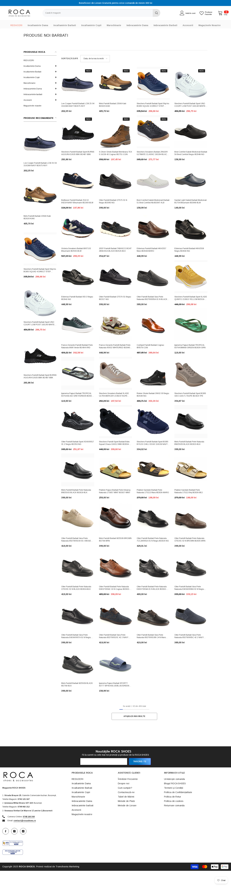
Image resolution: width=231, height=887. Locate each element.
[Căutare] (101, 13)
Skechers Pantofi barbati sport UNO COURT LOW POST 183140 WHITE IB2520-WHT (39, 323)
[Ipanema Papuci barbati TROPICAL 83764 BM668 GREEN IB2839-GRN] (190, 324)
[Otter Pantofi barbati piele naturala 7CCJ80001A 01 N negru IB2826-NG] (153, 518)
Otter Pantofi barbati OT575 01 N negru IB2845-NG (113, 201)
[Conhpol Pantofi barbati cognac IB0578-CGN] (153, 324)
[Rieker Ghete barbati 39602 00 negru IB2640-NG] (153, 373)
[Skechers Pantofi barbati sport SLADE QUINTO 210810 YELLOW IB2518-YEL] (190, 276)
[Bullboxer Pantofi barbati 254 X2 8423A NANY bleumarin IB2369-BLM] (77, 180)
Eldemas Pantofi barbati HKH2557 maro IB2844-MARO (151, 249)
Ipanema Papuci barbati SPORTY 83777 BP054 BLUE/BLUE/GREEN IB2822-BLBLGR (114, 684)
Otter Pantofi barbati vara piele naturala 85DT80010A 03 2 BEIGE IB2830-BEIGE (76, 540)
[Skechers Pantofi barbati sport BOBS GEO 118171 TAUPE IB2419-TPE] (190, 373)
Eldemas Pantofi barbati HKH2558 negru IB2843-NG (189, 249)
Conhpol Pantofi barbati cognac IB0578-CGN (150, 346)
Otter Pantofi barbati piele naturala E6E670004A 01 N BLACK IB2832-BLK (152, 588)
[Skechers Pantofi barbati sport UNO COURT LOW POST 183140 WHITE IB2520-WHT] (40, 301)
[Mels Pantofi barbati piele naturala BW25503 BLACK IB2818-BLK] (77, 469)
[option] (115, 3)
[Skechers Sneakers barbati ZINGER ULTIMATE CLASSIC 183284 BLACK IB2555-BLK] (153, 131)
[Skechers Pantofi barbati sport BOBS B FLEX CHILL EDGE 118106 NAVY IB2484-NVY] (153, 421)
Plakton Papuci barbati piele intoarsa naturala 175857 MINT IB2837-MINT (114, 491)
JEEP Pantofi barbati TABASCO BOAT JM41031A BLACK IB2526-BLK (115, 249)
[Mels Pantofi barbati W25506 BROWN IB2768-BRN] (115, 518)
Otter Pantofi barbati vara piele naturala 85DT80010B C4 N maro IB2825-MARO (151, 636)
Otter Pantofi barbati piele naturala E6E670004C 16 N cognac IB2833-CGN (114, 588)
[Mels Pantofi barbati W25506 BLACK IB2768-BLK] (77, 663)
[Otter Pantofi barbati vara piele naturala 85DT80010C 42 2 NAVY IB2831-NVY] (115, 614)
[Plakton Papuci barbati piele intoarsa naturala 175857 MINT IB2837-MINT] (115, 469)
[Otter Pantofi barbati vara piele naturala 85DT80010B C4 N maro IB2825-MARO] (153, 614)
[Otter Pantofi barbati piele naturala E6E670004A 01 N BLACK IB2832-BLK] (153, 566)
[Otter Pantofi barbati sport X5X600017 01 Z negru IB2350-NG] (77, 421)
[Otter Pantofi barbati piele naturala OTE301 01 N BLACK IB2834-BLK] (77, 566)
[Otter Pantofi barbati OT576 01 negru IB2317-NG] (115, 276)
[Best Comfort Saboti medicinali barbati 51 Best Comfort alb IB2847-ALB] (153, 180)
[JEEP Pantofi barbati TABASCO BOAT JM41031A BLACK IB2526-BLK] (115, 228)
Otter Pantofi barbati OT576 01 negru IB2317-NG (115, 298)
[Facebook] (5, 831)
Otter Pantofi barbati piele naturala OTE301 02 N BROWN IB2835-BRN (189, 539)
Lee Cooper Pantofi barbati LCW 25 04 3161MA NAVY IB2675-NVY (40, 164)
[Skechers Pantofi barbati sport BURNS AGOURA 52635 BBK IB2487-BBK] (40, 355)
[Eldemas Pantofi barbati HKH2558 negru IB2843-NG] (190, 228)
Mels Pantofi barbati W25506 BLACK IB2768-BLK (77, 684)
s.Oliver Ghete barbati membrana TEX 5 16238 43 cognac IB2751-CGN (115, 153)
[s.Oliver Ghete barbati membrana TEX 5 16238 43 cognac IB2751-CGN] (115, 131)
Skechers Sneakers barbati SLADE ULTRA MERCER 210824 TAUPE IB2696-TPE (114, 395)
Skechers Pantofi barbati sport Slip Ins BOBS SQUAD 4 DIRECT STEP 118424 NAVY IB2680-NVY (40, 270)
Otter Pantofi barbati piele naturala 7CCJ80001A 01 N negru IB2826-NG (153, 539)
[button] (40, 77)
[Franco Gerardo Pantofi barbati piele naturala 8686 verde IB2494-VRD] (77, 324)
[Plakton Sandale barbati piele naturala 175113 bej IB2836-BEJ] (190, 469)
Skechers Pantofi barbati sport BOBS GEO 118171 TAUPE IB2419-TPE (190, 394)
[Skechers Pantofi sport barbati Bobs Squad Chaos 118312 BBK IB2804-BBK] (115, 421)
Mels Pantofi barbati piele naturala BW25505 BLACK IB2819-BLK (189, 443)
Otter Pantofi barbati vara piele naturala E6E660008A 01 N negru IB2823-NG (189, 588)
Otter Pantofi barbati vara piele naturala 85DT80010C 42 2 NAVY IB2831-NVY (113, 636)
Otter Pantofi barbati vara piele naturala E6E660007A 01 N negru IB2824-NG (76, 636)
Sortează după (69, 58)
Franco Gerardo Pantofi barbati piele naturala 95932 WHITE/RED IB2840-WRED (115, 346)
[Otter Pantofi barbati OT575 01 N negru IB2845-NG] (115, 180)
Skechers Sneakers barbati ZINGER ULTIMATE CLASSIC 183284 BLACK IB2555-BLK (152, 153)
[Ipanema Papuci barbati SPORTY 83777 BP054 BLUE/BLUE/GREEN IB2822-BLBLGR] (115, 663)
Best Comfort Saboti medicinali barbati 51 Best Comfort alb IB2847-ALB (153, 201)
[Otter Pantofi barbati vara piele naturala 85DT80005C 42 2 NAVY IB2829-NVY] (190, 614)
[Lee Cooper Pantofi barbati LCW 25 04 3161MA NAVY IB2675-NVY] (40, 142)
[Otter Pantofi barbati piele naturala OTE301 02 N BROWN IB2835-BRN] (190, 518)
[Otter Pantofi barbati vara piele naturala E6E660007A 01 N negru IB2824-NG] (77, 614)
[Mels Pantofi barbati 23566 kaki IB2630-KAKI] (40, 195)
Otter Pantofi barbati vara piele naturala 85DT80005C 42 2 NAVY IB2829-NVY (189, 636)
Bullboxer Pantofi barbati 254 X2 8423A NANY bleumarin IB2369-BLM (77, 201)
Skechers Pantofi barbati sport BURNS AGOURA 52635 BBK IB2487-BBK (40, 376)
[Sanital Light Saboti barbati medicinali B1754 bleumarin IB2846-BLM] (190, 180)
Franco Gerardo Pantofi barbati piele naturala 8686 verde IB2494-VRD (77, 346)
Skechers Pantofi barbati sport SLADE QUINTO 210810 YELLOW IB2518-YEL (190, 298)
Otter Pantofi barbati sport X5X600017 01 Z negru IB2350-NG (77, 443)
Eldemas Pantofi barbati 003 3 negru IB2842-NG (77, 298)
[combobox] (97, 13)
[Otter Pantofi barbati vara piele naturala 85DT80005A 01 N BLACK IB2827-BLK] (153, 276)
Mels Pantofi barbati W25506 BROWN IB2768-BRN (115, 539)
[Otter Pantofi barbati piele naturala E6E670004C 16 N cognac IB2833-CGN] (115, 566)
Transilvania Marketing (67, 866)
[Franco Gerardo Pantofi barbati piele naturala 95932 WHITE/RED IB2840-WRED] (115, 324)
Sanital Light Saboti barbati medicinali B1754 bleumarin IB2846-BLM (190, 201)
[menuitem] (40, 60)
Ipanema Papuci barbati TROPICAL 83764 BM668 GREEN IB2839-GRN (190, 346)
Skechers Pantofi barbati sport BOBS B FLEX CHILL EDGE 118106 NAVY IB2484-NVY (152, 443)
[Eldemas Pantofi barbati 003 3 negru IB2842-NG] (77, 276)
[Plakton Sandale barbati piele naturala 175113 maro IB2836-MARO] (153, 469)
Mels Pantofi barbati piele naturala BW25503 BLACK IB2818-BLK (76, 491)
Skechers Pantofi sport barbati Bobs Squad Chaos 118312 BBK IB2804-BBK (114, 443)
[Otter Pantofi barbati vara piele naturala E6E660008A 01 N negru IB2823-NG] (190, 566)
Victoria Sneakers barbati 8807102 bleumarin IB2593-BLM (76, 249)
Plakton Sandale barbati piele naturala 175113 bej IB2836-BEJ (188, 491)
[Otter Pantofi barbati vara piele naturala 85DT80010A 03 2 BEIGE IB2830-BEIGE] (77, 518)
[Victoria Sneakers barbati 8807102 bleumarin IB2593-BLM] (77, 228)
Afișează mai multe (134, 716)
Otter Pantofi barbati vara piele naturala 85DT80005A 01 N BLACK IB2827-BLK (152, 298)
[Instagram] (14, 831)
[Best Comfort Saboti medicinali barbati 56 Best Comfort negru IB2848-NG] (190, 131)
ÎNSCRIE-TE (139, 761)
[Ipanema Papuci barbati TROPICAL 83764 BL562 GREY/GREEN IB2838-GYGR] (77, 373)
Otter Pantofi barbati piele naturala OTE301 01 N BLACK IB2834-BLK (76, 588)
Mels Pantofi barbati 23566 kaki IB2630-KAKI (37, 217)
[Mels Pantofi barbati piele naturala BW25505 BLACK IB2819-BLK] (190, 421)
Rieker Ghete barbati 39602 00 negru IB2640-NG (153, 394)
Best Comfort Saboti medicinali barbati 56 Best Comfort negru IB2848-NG (190, 153)
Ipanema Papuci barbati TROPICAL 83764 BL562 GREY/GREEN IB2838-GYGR (77, 395)
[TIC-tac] (23, 831)
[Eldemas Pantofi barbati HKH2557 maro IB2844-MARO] (153, 228)
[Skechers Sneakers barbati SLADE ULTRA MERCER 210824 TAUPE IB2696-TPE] (115, 373)
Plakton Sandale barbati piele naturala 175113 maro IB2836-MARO (153, 491)
